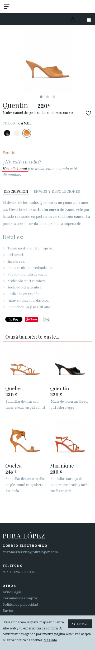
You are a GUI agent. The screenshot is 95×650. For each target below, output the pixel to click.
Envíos (8, 611)
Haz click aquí (15, 169)
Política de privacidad (20, 604)
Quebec (14, 388)
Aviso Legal (12, 592)
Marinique (62, 465)
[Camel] (26, 133)
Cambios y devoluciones (38, 19)
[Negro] (7, 133)
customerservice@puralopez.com (30, 552)
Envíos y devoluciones (57, 191)
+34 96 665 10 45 (22, 572)
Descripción (16, 191)
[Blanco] (16, 133)
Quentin (59, 388)
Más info (50, 640)
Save (33, 319)
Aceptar (80, 624)
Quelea (13, 465)
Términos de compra (20, 598)
